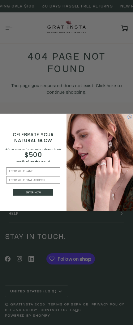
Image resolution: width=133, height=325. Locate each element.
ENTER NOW (33, 192)
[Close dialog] (130, 117)
